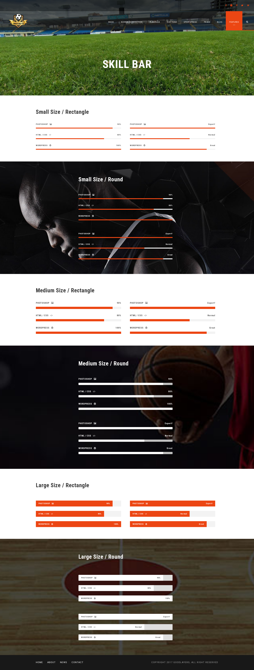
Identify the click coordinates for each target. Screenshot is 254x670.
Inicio (111, 22)
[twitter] (242, 5)
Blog (219, 22)
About (51, 662)
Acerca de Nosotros (132, 22)
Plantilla (155, 22)
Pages (207, 22)
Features (234, 22)
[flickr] (231, 5)
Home (39, 662)
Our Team (172, 22)
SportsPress (190, 22)
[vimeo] (248, 5)
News (63, 662)
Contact (77, 662)
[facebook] (226, 5)
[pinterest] (237, 5)
